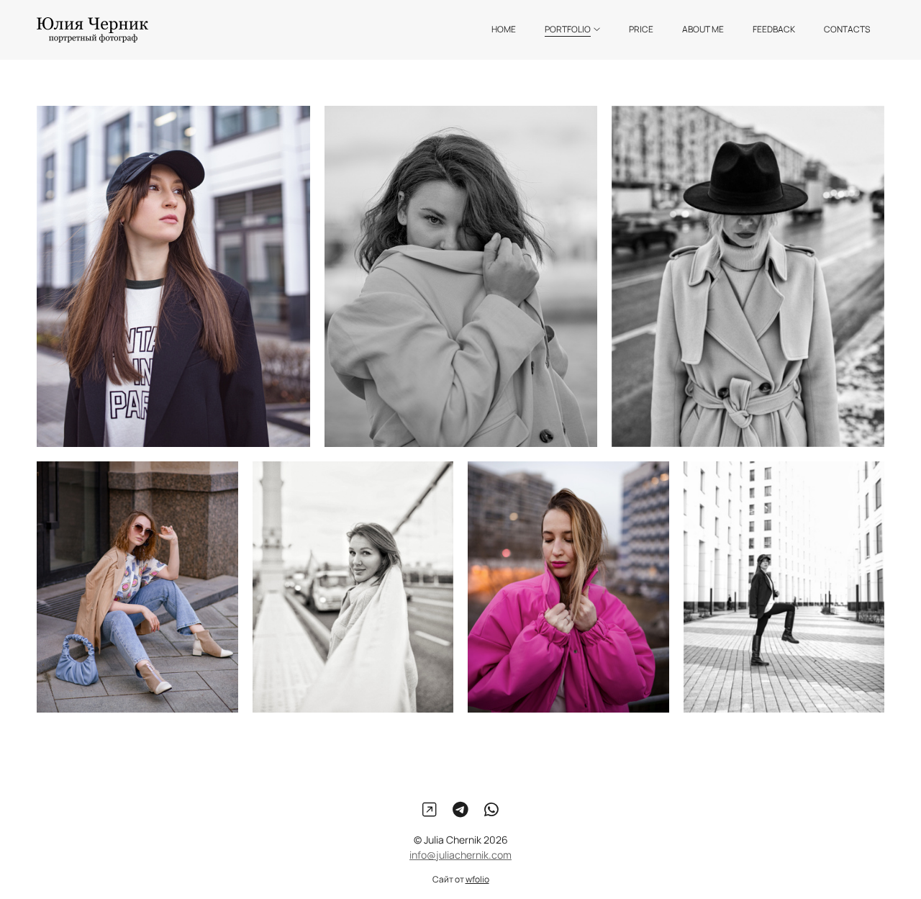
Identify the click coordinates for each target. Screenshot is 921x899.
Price (641, 29)
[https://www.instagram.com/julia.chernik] (429, 809)
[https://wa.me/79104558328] (491, 809)
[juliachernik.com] (92, 29)
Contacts (847, 29)
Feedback (774, 29)
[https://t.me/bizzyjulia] (460, 809)
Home (503, 29)
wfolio (477, 880)
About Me (703, 29)
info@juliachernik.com (460, 855)
